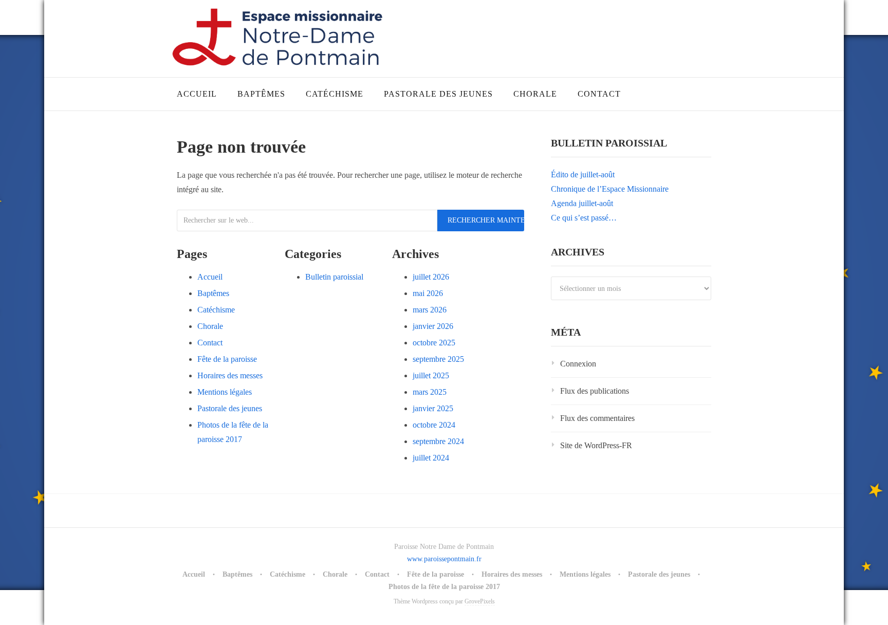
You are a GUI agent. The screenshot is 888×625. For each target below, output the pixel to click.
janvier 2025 (433, 408)
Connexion (578, 363)
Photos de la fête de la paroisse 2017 (444, 587)
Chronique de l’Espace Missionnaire (610, 189)
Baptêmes (261, 93)
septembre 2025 (438, 359)
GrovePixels (480, 601)
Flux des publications (594, 391)
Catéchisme (334, 93)
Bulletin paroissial (334, 276)
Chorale (535, 93)
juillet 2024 (431, 457)
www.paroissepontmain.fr (444, 559)
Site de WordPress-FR (596, 445)
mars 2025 (430, 392)
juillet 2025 (431, 375)
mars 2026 (430, 309)
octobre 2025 (434, 342)
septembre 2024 (438, 441)
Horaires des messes (230, 375)
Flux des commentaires (597, 418)
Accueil (197, 93)
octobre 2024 (434, 424)
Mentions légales (224, 392)
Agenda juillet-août (582, 203)
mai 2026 (428, 293)
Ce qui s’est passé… (584, 217)
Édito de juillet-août (583, 174)
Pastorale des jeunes (438, 93)
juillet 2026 (431, 276)
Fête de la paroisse (227, 359)
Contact (599, 93)
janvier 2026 (433, 326)
